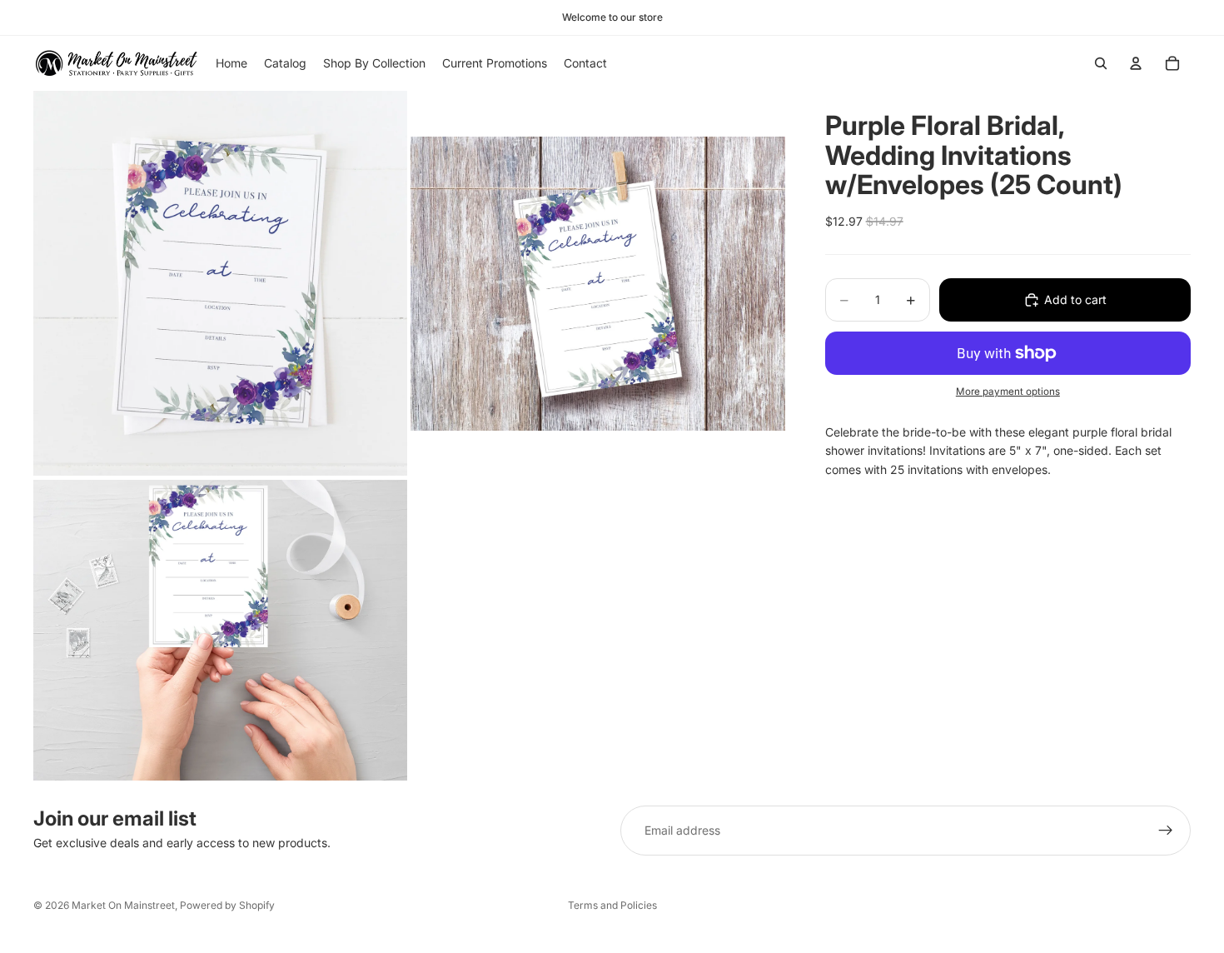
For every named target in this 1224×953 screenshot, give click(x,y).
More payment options (1008, 391)
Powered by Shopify (227, 905)
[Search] (1100, 63)
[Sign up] (1165, 830)
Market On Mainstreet (123, 905)
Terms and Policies (612, 905)
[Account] (1135, 63)
